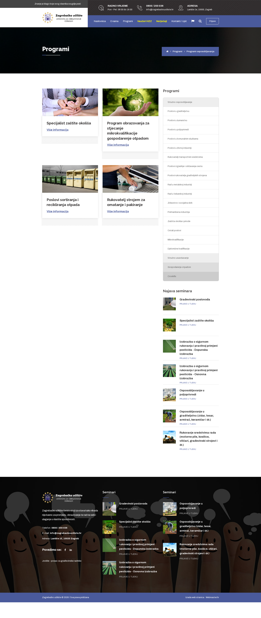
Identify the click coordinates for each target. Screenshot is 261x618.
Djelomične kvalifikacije (179, 249)
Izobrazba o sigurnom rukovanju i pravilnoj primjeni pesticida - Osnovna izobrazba (138, 567)
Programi (128, 21)
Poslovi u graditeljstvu (178, 111)
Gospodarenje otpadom (179, 267)
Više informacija (57, 129)
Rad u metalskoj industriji (180, 185)
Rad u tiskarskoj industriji (180, 194)
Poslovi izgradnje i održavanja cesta (185, 166)
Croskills (172, 276)
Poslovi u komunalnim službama (183, 139)
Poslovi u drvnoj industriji (180, 148)
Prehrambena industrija (179, 212)
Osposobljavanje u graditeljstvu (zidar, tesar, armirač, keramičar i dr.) (197, 415)
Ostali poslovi (174, 230)
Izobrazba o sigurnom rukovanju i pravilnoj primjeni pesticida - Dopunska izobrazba (138, 544)
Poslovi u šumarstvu (177, 120)
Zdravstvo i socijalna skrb (180, 203)
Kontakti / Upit (179, 21)
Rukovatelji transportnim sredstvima (185, 157)
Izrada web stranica (194, 597)
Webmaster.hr (212, 597)
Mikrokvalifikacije (176, 240)
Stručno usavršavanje (178, 258)
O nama (114, 21)
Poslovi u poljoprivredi (178, 129)
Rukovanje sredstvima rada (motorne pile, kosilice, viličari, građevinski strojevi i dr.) (198, 549)
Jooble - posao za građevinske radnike (61, 561)
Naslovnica (100, 21)
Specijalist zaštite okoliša (69, 123)
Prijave (212, 21)
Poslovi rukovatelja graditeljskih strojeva (187, 175)
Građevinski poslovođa (195, 299)
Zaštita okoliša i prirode (179, 221)
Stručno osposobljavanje (180, 102)
